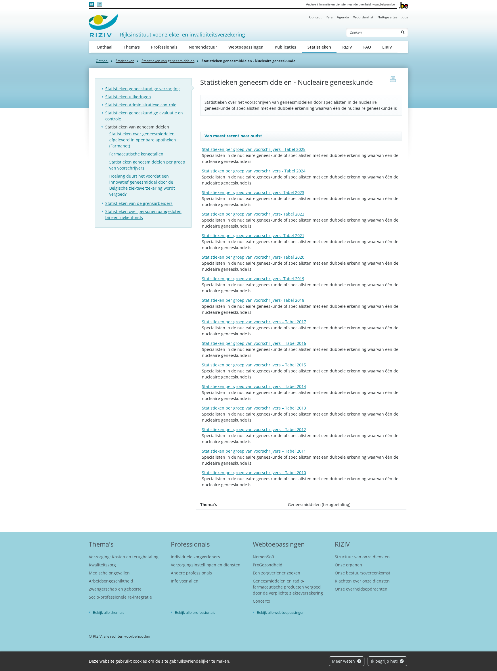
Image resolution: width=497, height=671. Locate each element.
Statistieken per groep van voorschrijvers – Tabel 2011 (254, 451)
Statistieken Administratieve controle (140, 104)
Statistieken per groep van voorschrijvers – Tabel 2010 (254, 472)
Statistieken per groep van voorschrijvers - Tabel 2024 (253, 171)
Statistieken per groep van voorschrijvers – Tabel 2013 (254, 408)
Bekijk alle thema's (108, 612)
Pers (329, 17)
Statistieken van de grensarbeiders (139, 203)
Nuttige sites (387, 17)
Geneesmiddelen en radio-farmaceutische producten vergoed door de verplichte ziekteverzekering (288, 587)
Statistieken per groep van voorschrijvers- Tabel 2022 (253, 214)
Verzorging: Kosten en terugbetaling (123, 557)
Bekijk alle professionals (195, 612)
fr (100, 4)
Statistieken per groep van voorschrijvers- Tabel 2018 (253, 300)
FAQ (367, 47)
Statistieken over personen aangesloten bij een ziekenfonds (143, 214)
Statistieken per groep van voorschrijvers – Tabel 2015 (254, 365)
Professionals (164, 47)
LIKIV (387, 47)
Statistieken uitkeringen (128, 96)
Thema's (132, 47)
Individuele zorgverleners (195, 557)
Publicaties (285, 47)
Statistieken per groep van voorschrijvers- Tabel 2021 (253, 235)
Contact (315, 17)
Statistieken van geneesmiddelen (168, 60)
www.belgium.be (383, 4)
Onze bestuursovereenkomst (362, 573)
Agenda (343, 17)
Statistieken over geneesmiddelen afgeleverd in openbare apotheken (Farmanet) (142, 140)
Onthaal (104, 47)
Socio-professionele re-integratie (120, 597)
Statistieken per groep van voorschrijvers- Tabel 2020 (253, 257)
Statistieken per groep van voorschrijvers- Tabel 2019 (253, 278)
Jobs (405, 17)
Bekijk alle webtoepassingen (281, 612)
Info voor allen (184, 581)
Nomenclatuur (203, 47)
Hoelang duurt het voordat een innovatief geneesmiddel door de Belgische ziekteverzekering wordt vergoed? (142, 185)
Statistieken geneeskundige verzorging (142, 88)
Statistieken (322, 47)
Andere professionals (191, 573)
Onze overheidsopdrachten (361, 589)
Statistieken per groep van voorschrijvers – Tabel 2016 (254, 343)
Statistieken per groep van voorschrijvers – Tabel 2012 (254, 429)
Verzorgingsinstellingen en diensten (205, 565)
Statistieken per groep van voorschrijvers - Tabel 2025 (253, 149)
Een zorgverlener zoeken (276, 573)
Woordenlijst (363, 17)
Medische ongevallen (109, 573)
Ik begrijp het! (385, 661)
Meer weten (344, 661)
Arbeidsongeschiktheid (111, 581)
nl (91, 4)
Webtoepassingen (245, 47)
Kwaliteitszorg (102, 565)
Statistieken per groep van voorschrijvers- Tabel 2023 (253, 192)
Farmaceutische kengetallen (136, 154)
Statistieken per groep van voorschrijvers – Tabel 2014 (254, 386)
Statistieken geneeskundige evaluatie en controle (144, 116)
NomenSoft (263, 557)
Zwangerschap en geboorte (115, 589)
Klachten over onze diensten (362, 581)
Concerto (261, 601)
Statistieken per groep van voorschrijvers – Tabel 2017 (254, 321)
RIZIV (347, 47)
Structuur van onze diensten (362, 557)
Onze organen (348, 565)
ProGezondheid (267, 565)
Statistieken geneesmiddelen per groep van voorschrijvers (147, 165)
